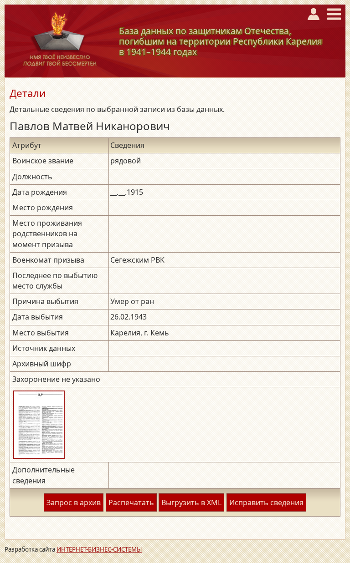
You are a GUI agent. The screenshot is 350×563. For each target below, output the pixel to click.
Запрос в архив (73, 502)
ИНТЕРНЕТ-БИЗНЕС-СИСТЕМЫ (99, 549)
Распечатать (131, 502)
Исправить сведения (266, 502)
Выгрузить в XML (191, 502)
